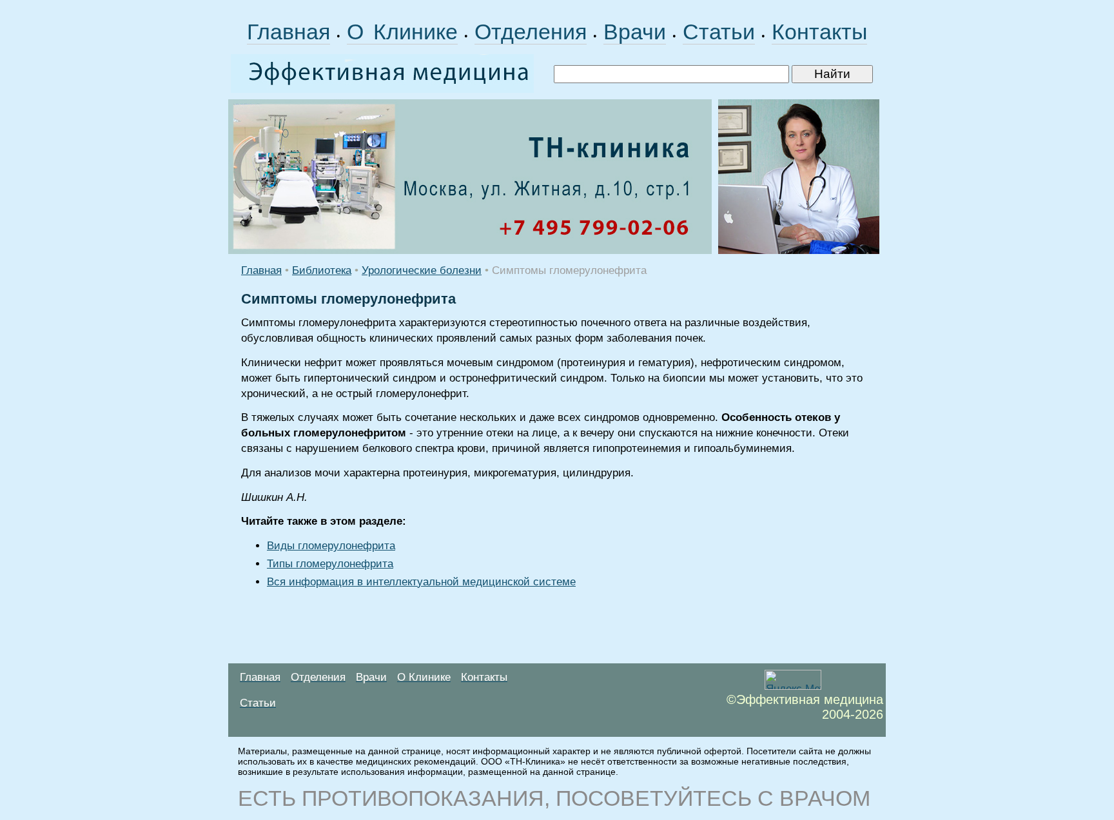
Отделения (530, 31)
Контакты (819, 31)
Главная (288, 31)
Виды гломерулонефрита (331, 546)
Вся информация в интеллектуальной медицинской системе (421, 582)
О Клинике (402, 31)
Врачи (634, 31)
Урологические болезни (422, 270)
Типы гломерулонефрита (330, 564)
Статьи (719, 31)
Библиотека (321, 270)
